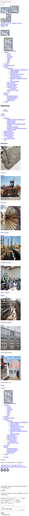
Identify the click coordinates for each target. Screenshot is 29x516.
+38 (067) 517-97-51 (17, 465)
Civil (8, 91)
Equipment (13, 88)
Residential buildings (12, 97)
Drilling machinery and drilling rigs (19, 69)
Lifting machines (14, 71)
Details (2, 175)
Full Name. (3, 498)
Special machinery (15, 81)
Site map (6, 457)
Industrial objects (11, 99)
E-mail (17, 500)
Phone (23, 498)
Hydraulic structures (12, 84)
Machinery (10, 68)
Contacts (6, 101)
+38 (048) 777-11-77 (6, 23)
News (8, 61)
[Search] (3, 4)
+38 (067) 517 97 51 (17, 23)
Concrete (6, 64)
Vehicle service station (12, 90)
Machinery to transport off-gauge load (16, 128)
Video (8, 59)
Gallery (9, 58)
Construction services (9, 65)
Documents (10, 56)
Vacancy (9, 55)
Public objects (10, 100)
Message (18, 501)
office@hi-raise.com (6, 466)
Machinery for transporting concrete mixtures (17, 74)
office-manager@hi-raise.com (18, 466)
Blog (8, 62)
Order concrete (4, 24)
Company (6, 52)
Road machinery (14, 72)
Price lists (6, 93)
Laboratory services (12, 87)
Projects (6, 94)
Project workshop (11, 85)
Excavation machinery (16, 77)
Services (6, 67)
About (8, 53)
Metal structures (11, 83)
